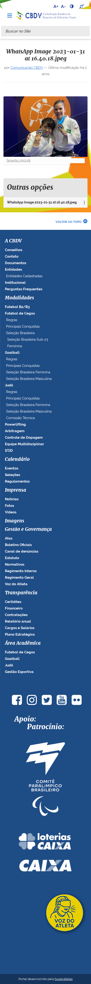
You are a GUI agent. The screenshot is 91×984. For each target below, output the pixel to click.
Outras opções (30, 187)
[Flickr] (76, 700)
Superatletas (64, 979)
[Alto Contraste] (72, 6)
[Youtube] (61, 700)
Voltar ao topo (68, 222)
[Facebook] (17, 700)
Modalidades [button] (19, 298)
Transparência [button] (21, 593)
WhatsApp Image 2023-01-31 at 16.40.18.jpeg (42, 202)
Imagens (14, 521)
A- (63, 6)
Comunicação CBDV (26, 68)
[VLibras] (82, 6)
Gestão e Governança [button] (28, 529)
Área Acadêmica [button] (23, 643)
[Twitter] (46, 700)
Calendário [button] (17, 459)
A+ (55, 6)
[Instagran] (32, 700)
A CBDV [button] (13, 241)
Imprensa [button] (15, 490)
